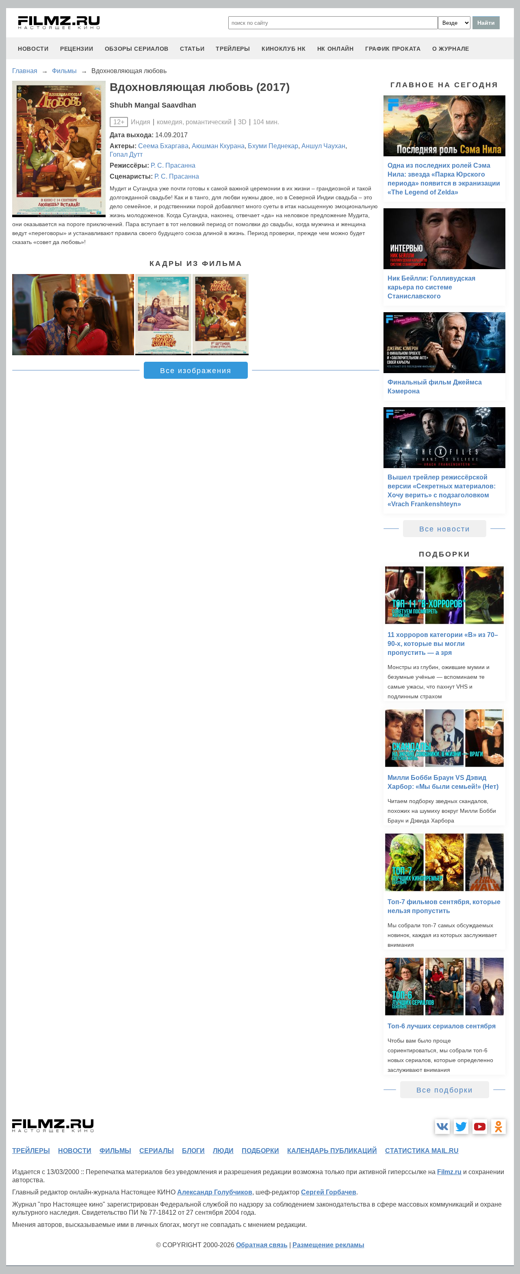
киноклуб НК (284, 48)
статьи (192, 48)
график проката (393, 48)
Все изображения (196, 371)
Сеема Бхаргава (163, 146)
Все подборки (444, 1090)
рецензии (76, 48)
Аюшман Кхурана (218, 146)
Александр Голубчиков (214, 1192)
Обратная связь (262, 1245)
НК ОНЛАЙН (335, 48)
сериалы (156, 1150)
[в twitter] (461, 1126)
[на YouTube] (479, 1126)
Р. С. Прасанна (173, 165)
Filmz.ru (449, 1171)
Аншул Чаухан (323, 146)
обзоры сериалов (137, 48)
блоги (193, 1150)
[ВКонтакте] (442, 1126)
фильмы (115, 1150)
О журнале (450, 48)
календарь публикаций (332, 1150)
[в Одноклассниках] (498, 1126)
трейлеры (233, 48)
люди (223, 1150)
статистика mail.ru (422, 1150)
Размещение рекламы (328, 1245)
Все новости (444, 529)
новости (33, 48)
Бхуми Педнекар (273, 146)
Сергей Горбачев (328, 1192)
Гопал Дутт (126, 154)
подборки (260, 1150)
